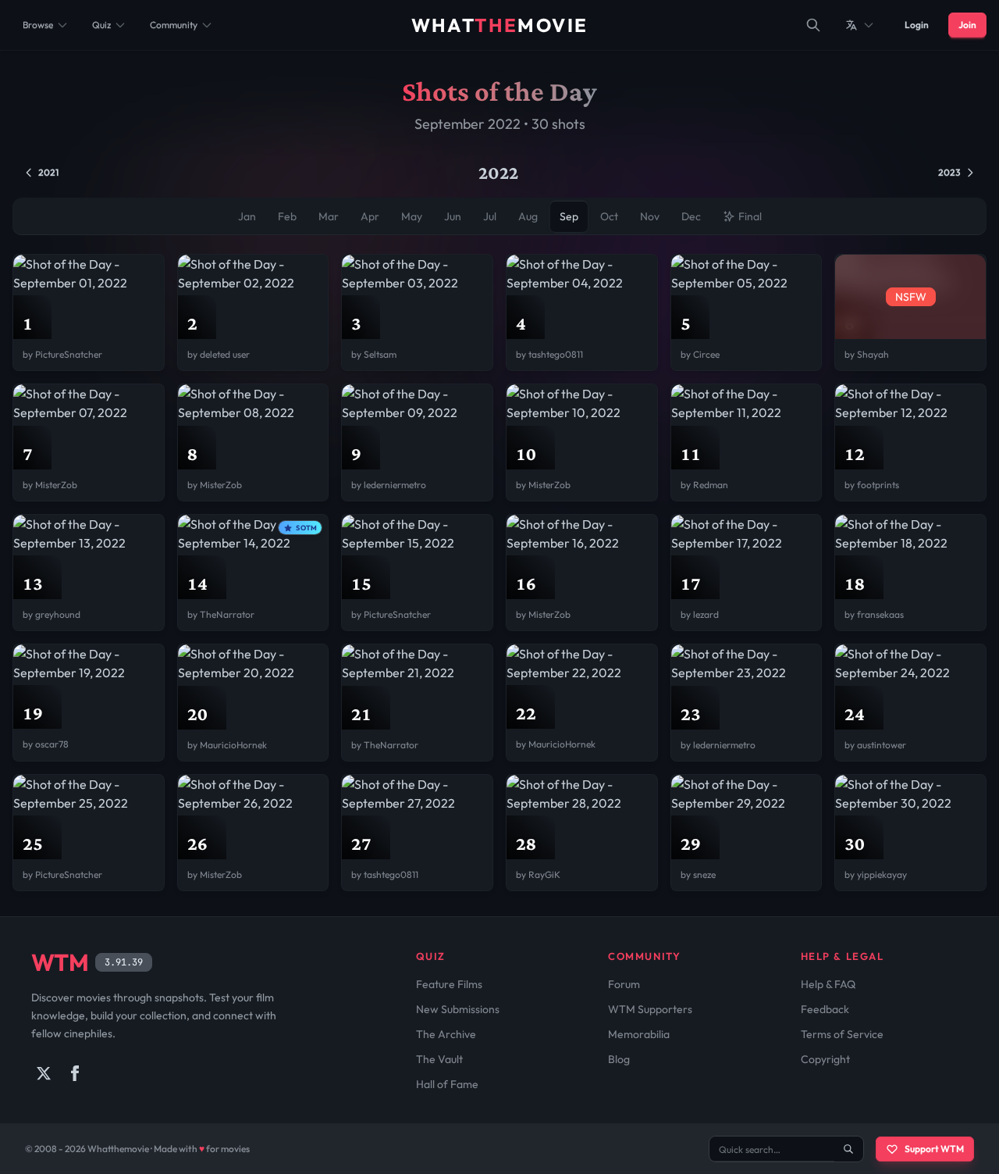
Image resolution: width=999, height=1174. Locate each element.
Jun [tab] (452, 216)
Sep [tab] (569, 216)
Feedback (825, 1009)
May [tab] (411, 216)
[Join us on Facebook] (74, 1073)
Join (967, 24)
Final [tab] (750, 216)
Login (917, 24)
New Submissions (458, 1009)
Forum (624, 984)
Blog (619, 1059)
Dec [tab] (691, 216)
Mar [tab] (328, 216)
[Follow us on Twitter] (43, 1073)
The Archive (446, 1034)
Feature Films (449, 984)
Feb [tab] (287, 216)
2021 (48, 172)
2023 (949, 172)
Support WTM (934, 1148)
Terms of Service (842, 1034)
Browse (38, 24)
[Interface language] (860, 24)
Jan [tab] (247, 216)
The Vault (439, 1059)
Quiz (101, 24)
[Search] (813, 24)
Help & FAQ (828, 984)
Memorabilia (639, 1034)
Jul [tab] (489, 216)
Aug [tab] (528, 216)
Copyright (825, 1059)
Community (173, 24)
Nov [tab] (649, 216)
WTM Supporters (650, 1009)
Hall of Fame (447, 1084)
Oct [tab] (609, 216)
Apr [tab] (370, 216)
